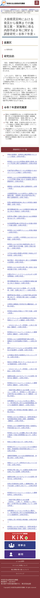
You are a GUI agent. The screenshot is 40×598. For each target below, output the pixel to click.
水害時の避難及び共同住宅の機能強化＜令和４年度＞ (22, 305)
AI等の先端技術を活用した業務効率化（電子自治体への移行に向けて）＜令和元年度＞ (22, 486)
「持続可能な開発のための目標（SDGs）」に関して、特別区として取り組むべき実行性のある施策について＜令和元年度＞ (22, 502)
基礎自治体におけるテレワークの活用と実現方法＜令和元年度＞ (22, 478)
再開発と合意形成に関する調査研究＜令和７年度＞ (22, 187)
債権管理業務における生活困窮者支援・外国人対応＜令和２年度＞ (22, 457)
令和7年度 (24, 9)
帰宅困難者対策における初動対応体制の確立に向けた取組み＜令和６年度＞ (22, 210)
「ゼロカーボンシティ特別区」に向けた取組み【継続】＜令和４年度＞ (22, 326)
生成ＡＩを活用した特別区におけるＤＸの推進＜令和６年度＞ (22, 238)
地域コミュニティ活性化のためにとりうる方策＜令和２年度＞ (22, 464)
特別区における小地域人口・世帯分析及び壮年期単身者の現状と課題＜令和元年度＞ (22, 527)
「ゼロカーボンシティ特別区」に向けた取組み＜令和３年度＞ (22, 370)
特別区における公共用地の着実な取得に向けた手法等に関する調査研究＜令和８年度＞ (22, 163)
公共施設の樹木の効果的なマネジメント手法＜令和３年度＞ (22, 356)
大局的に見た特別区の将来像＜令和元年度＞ (22, 520)
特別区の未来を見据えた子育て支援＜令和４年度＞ (22, 312)
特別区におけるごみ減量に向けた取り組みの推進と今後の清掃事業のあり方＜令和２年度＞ (22, 435)
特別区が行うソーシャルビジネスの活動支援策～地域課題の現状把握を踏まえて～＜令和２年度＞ (22, 449)
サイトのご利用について (20, 565)
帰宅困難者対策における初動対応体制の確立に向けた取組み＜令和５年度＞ (22, 282)
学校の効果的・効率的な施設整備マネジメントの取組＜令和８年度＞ (22, 155)
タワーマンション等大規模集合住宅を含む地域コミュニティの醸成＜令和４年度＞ (22, 319)
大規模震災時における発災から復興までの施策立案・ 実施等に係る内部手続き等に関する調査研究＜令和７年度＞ (22, 195)
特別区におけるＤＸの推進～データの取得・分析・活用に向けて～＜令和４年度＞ (22, 289)
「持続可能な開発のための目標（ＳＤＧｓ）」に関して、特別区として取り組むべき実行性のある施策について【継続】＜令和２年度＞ (22, 393)
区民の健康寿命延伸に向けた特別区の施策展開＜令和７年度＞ (22, 203)
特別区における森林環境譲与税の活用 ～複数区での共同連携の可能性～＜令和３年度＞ (22, 341)
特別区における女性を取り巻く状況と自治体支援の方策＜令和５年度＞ (22, 268)
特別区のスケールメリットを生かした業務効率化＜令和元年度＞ (22, 493)
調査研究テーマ (14, 9)
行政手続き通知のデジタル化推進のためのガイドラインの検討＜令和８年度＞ (22, 171)
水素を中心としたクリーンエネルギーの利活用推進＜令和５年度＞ (22, 275)
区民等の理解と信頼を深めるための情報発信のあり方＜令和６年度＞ (22, 217)
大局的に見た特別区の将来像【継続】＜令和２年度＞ (22, 411)
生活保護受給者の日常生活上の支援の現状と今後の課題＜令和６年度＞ (22, 224)
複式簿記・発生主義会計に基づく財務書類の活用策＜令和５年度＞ (22, 261)
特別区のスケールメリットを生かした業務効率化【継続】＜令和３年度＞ (22, 333)
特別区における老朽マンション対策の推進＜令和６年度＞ (22, 231)
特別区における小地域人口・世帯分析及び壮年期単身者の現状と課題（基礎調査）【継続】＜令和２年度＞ (22, 419)
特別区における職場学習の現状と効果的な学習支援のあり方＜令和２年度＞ (22, 427)
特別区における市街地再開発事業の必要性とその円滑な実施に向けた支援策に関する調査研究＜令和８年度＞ (22, 179)
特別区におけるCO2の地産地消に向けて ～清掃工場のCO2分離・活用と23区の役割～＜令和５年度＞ (21, 246)
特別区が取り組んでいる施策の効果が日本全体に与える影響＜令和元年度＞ (22, 471)
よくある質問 (20, 561)
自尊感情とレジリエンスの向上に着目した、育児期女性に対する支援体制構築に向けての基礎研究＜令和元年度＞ (22, 512)
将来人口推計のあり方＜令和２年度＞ (20, 442)
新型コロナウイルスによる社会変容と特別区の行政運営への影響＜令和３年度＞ (22, 349)
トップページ (5, 9)
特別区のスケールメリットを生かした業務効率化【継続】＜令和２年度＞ (22, 384)
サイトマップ (20, 573)
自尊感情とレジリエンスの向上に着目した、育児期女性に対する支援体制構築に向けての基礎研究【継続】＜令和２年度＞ (22, 403)
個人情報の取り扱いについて (20, 569)
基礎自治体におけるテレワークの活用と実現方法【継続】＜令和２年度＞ (22, 377)
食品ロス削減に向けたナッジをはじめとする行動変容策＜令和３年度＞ (22, 363)
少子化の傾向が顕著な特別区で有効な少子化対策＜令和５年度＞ (22, 254)
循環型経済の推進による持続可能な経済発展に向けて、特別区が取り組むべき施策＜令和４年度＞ (22, 297)
